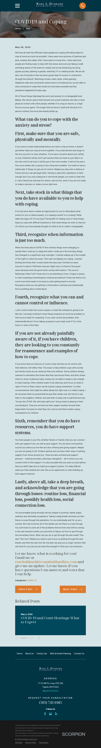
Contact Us (79, 653)
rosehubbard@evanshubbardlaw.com (46, 561)
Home (19, 653)
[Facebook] (44, 713)
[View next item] (39, 638)
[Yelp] (56, 713)
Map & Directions (50, 690)
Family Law (42, 653)
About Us (29, 653)
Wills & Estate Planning (60, 653)
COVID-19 (31, 580)
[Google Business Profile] (50, 713)
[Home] (49, 5)
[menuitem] (18, 742)
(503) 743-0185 (50, 702)
